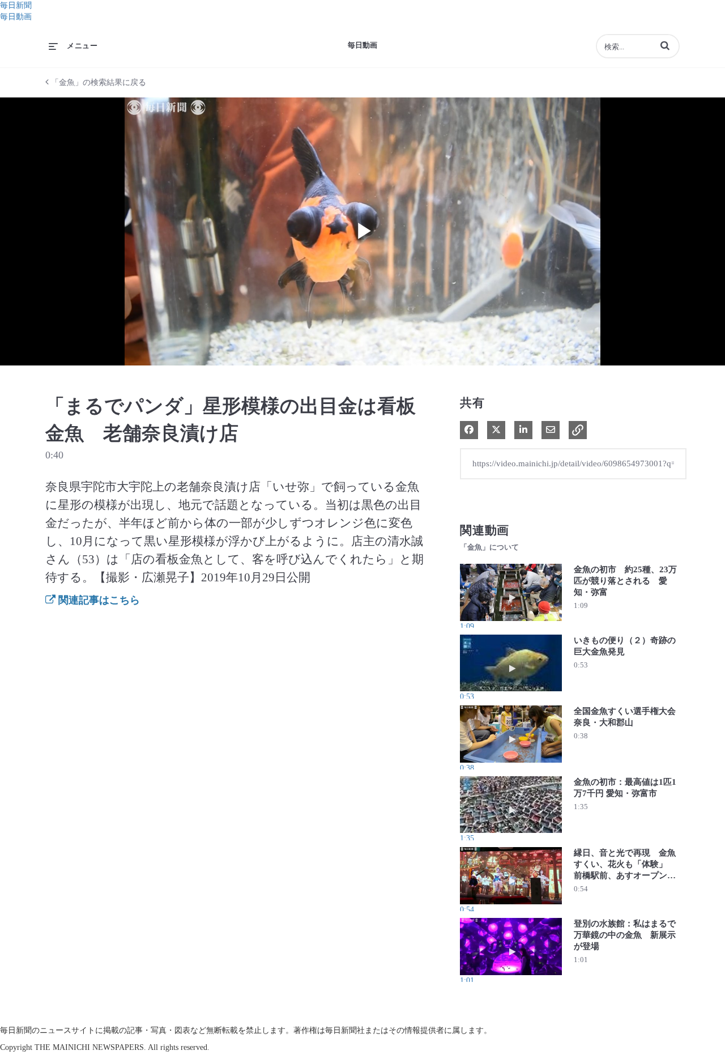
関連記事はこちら (98, 600)
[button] (665, 45)
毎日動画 (16, 16)
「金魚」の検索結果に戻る (97, 82)
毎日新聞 (16, 5)
